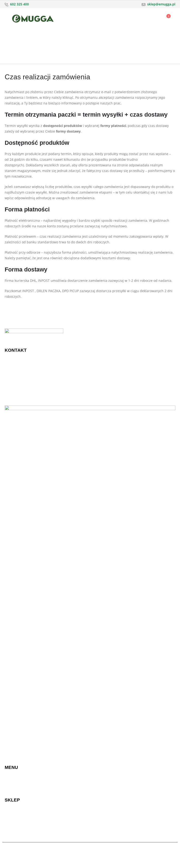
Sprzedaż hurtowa (106, 783)
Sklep (9, 777)
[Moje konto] (153, 18)
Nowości (11, 788)
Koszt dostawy (16, 810)
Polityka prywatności (108, 810)
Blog (95, 821)
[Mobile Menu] (8, 19)
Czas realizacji (16, 821)
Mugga (10, 783)
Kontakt (98, 788)
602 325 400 (19, 4)
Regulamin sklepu (106, 815)
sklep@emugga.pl (161, 4)
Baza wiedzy (102, 777)
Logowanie (13, 827)
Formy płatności (17, 815)
